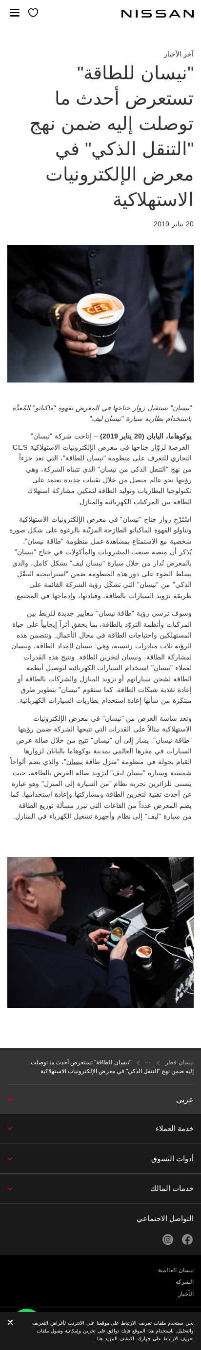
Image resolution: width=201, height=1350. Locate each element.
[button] (15, 13)
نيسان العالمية (176, 1270)
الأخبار (186, 1294)
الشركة (185, 1281)
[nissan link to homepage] (157, 14)
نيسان (74, 762)
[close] (10, 1323)
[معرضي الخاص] (34, 13)
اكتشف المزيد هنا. (115, 1338)
